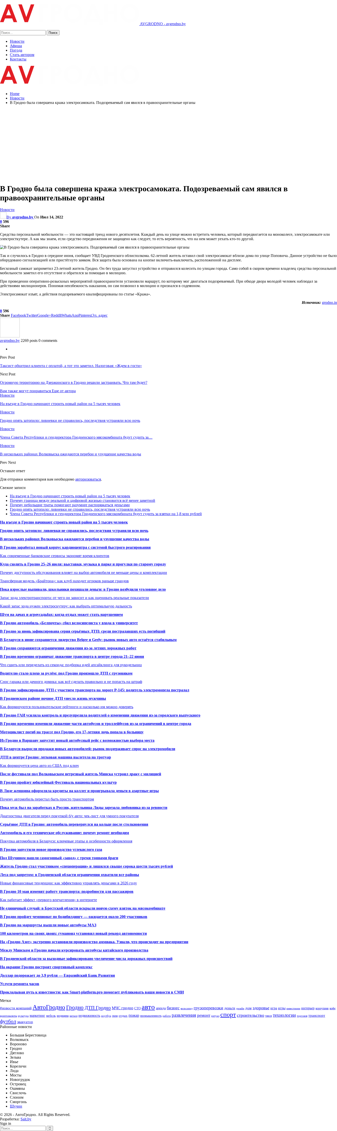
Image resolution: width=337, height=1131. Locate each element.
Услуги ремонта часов (19, 984)
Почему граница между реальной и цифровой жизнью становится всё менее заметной (82, 500)
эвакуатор (25, 1022)
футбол (8, 1021)
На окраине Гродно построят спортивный (37, 967)
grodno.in (329, 302)
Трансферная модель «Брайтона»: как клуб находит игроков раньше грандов (64, 581)
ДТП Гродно (98, 1007)
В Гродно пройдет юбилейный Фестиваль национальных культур (58, 782)
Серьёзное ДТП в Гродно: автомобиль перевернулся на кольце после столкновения (74, 824)
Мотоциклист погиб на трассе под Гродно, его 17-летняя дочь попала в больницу (72, 732)
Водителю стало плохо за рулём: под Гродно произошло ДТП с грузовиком (66, 673)
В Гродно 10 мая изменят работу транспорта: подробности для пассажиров (66, 891)
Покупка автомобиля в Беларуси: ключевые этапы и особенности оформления (66, 841)
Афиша (16, 46)
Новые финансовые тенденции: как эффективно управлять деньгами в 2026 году (68, 883)
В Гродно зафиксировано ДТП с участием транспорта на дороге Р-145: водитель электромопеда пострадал (94, 690)
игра (273, 1008)
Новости (17, 41)
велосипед (187, 1008)
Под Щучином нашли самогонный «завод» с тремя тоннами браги (59, 858)
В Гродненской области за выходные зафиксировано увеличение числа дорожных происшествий (86, 958)
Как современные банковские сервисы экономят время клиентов (54, 556)
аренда (161, 1008)
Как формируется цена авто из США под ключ (39, 765)
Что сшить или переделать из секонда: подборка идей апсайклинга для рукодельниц (71, 665)
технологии (284, 1015)
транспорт (316, 1015)
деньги (229, 1008)
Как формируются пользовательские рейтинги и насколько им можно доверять (66, 707)
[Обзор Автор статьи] (10, 336)
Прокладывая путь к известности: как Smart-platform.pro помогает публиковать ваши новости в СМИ (92, 992)
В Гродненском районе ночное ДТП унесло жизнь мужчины (53, 698)
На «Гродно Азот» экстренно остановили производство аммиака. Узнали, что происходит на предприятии (94, 942)
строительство (250, 1015)
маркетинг (37, 1015)
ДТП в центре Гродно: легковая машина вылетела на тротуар (55, 757)
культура (23, 1015)
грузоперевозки (208, 1007)
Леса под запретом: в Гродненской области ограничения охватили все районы (69, 875)
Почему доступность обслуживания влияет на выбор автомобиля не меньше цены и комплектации (83, 572)
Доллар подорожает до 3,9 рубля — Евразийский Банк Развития (57, 975)
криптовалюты (8, 1015)
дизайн (240, 1008)
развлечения (184, 1015)
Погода (16, 50)
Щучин (16, 1106)
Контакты (18, 59)
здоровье (261, 1007)
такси (268, 1015)
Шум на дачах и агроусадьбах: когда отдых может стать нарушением (61, 614)
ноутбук (106, 1015)
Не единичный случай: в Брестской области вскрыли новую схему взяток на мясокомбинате (82, 908)
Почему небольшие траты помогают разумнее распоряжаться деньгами (70, 505)
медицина (63, 1015)
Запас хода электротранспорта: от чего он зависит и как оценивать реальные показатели (74, 598)
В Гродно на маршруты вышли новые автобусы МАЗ (48, 925)
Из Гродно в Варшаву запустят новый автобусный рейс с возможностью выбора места (77, 740)
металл (73, 1015)
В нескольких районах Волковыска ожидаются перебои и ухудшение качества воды (74, 539)
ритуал (215, 1015)
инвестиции (293, 1008)
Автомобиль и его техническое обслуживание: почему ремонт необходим (64, 833)
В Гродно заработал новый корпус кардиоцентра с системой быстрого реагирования (75, 547)
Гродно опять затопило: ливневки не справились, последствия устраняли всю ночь (80, 509)
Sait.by (25, 1119)
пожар (134, 1015)
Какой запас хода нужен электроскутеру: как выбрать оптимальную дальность (66, 606)
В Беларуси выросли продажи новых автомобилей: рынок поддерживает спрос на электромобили (87, 749)
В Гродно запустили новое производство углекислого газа (51, 849)
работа (167, 1015)
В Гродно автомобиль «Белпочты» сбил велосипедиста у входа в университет (69, 623)
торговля (302, 1015)
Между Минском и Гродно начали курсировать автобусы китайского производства (74, 950)
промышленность (151, 1015)
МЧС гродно (122, 1008)
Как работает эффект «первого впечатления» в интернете (48, 900)
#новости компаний (16, 1008)
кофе (333, 1008)
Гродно (75, 1007)
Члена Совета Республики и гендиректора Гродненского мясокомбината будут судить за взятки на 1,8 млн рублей (106, 514)
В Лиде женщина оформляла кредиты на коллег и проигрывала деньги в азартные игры (79, 791)
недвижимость (89, 1015)
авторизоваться (88, 479)
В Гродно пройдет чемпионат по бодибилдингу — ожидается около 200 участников (73, 917)
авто (148, 1007)
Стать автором (22, 55)
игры (281, 1008)
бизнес (173, 1007)
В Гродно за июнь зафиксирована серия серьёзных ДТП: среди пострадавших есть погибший (82, 631)
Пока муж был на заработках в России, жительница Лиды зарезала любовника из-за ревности (83, 807)
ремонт (203, 1015)
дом (248, 1008)
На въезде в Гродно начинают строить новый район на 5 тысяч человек (70, 496)
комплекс (84, 967)
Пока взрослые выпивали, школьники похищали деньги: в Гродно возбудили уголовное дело (83, 589)
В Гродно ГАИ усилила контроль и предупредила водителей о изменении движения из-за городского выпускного (100, 715)
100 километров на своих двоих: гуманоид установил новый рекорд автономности (73, 933)
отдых (123, 1015)
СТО (137, 1008)
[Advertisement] (168, 143)
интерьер (308, 1008)
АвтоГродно (49, 1007)
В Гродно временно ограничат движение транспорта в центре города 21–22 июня (72, 656)
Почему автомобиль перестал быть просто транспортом (47, 799)
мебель (51, 1015)
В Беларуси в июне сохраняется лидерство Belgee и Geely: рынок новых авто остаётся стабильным (88, 640)
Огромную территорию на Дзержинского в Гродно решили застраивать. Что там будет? (73, 382)
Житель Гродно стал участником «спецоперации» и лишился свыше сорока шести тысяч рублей (86, 866)
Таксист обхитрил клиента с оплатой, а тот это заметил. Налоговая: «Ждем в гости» (71, 366)
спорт (228, 1014)
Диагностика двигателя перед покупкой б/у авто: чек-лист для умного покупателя (69, 816)
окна (115, 1015)
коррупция (322, 1008)
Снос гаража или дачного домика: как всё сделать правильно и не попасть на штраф (71, 682)
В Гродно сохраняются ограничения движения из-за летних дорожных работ (68, 648)
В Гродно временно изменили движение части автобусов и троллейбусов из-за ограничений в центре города (95, 724)
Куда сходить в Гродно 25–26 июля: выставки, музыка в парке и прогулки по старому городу (83, 564)
